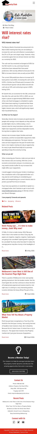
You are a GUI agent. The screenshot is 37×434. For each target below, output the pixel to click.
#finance (18, 201)
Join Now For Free (18, 371)
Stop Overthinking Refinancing (18, 413)
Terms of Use (24, 432)
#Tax (5, 201)
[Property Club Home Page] (9, 3)
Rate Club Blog (9, 25)
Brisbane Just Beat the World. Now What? (18, 408)
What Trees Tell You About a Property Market (18, 406)
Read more (5, 251)
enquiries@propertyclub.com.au (12, 191)
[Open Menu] (33, 2)
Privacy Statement (14, 432)
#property (11, 201)
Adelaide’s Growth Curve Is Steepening (18, 411)
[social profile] (13, 422)
